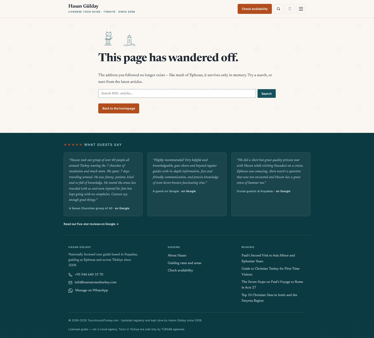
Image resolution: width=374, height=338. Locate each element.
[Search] (278, 9)
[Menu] (301, 9)
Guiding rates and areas (184, 263)
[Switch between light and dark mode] (289, 9)
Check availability (255, 9)
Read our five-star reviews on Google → (91, 224)
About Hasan (177, 255)
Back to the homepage (118, 108)
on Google (122, 208)
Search (266, 93)
